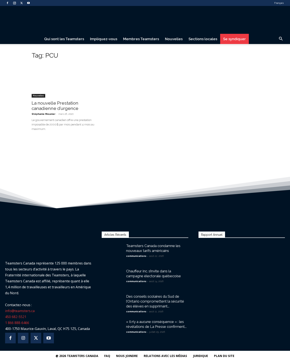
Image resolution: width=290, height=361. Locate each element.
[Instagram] (14, 3)
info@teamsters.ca (20, 310)
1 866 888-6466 (17, 322)
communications (136, 256)
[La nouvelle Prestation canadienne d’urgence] (66, 81)
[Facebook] (7, 3)
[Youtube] (28, 3)
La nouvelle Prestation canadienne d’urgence (55, 105)
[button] (281, 39)
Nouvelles (174, 39)
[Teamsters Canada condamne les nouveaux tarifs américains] (112, 249)
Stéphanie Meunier (43, 114)
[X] (21, 3)
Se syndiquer (234, 39)
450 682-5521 (15, 316)
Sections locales (203, 39)
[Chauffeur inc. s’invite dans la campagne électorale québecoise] (112, 276)
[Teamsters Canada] (145, 20)
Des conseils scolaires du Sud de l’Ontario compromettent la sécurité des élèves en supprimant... (155, 301)
